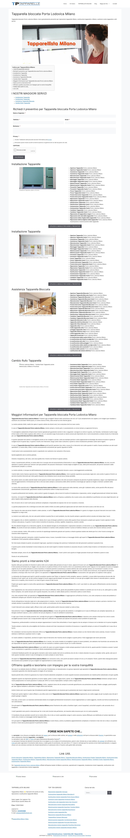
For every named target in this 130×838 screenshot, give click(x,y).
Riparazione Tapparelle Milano (56, 757)
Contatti (115, 3)
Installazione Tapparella (20, 75)
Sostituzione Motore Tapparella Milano (34, 759)
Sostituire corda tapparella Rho (57, 812)
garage (70, 735)
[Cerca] (109, 793)
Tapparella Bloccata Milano (74, 757)
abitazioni (80, 735)
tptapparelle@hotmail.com (24, 813)
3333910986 (22, 811)
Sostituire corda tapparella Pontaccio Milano (61, 799)
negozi (46, 735)
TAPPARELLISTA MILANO (84, 3)
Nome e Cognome (19, 113)
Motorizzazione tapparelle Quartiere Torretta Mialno (63, 807)
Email (67, 119)
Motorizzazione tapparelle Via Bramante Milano (62, 820)
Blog (95, 3)
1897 (27, 739)
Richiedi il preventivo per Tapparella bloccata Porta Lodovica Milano (32, 71)
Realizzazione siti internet (60, 835)
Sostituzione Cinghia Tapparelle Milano (94, 757)
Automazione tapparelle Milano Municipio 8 (61, 794)
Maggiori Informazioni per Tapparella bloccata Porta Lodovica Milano (33, 81)
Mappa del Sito (104, 3)
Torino (32, 739)
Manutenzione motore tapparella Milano (59, 759)
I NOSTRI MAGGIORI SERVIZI (21, 69)
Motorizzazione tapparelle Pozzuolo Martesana (62, 822)
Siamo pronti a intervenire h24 (22, 83)
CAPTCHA (16, 145)
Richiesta (16, 126)
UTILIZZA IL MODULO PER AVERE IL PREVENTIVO (65, 226)
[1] (59, 738)
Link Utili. (16, 88)
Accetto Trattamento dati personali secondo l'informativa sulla (33, 139)
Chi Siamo (72, 3)
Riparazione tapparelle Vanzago (57, 792)
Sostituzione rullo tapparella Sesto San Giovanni (62, 802)
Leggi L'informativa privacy (54, 834)
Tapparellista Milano (40, 757)
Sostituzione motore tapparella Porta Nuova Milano (63, 797)
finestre (101, 735)
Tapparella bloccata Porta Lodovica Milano (27, 765)
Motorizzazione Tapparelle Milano (82, 759)
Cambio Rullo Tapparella (20, 79)
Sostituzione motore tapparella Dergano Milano (62, 827)
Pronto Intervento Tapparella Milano (22, 757)
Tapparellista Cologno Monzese (57, 817)
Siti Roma (88, 835)
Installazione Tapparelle (20, 73)
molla (13, 743)
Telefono (16, 119)
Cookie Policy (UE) (68, 834)
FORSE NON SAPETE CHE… (21, 86)
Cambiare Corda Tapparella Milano (103, 759)
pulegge (102, 741)
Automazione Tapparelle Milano (21, 761)
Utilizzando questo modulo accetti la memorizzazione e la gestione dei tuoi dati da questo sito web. (41, 142)
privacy (50, 139)
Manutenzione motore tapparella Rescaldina (61, 804)
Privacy (16, 136)
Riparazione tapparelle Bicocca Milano (59, 815)
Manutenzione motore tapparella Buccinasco (61, 809)
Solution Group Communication (76, 835)
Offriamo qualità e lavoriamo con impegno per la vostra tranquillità (32, 85)
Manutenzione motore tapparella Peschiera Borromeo (64, 825)
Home (65, 3)
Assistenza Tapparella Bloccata (22, 77)
